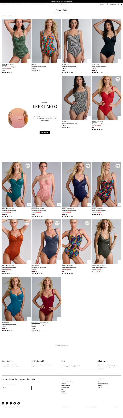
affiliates (64, 393)
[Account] (118, 4)
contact (100, 387)
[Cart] (121, 4)
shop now (45, 132)
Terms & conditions (91, 406)
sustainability (65, 387)
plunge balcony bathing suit (9, 67)
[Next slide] (29, 41)
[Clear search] (106, 4)
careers (64, 383)
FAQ (99, 382)
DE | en (114, 4)
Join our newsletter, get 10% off (9, 384)
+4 (96, 70)
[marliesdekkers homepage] (61, 4)
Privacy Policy (66, 406)
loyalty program (66, 385)
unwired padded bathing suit (69, 123)
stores (63, 391)
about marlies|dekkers (68, 382)
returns (100, 385)
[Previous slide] (4, 41)
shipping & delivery (103, 383)
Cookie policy (117, 406)
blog (63, 389)
